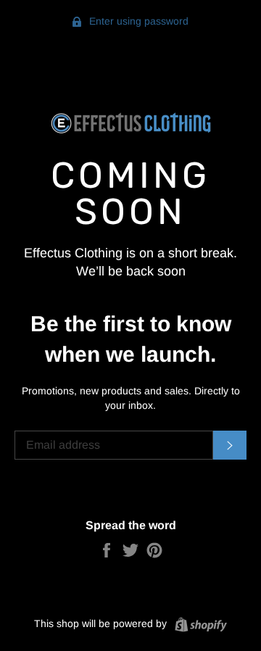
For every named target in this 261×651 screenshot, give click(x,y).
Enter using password (137, 21)
